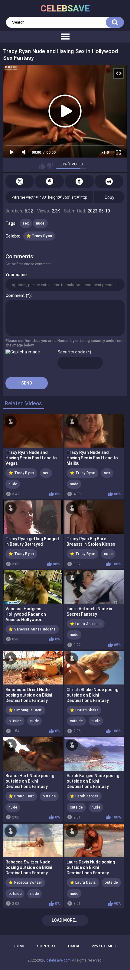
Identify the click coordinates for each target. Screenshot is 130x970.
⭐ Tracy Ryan (39, 236)
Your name (16, 274)
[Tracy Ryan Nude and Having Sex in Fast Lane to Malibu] (94, 431)
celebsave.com (59, 960)
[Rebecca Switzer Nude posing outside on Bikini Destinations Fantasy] (33, 840)
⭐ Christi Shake (84, 710)
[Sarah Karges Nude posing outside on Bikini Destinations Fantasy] (94, 754)
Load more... (65, 920)
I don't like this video (50, 166)
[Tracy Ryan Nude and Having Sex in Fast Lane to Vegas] (33, 431)
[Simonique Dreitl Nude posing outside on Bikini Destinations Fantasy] (33, 667)
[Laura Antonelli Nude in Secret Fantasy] (94, 587)
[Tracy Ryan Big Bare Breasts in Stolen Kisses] (94, 517)
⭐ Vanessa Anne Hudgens (32, 629)
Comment (15, 295)
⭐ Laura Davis (83, 882)
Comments (19, 256)
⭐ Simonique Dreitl (25, 710)
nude (40, 223)
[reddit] (109, 181)
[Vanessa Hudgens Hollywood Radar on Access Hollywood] (33, 587)
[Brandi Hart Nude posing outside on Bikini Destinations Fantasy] (33, 754)
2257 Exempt (104, 946)
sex (26, 223)
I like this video (42, 166)
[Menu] (65, 37)
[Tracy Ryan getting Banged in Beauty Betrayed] (33, 517)
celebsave (65, 8)
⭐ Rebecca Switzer (25, 882)
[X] (19, 181)
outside (14, 721)
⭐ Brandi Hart (21, 796)
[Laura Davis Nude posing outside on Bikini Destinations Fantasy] (94, 840)
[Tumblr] (79, 181)
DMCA (74, 946)
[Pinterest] (49, 181)
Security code (71, 351)
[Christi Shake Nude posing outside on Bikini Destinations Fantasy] (94, 667)
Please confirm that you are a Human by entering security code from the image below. (64, 343)
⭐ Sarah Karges (84, 796)
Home (19, 946)
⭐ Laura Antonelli (86, 624)
